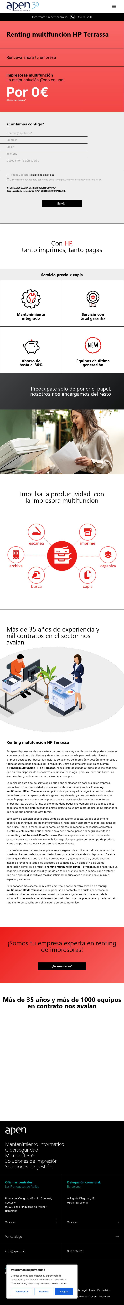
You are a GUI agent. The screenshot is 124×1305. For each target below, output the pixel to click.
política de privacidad (42, 174)
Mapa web (104, 1296)
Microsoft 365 (20, 1155)
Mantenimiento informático (34, 1144)
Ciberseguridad (21, 1150)
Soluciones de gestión (28, 1167)
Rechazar (44, 1291)
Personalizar (22, 1291)
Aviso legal (81, 1290)
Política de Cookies (86, 1296)
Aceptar (64, 1291)
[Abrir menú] (114, 6)
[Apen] (15, 1131)
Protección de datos (99, 1290)
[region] (42, 1282)
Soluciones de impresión (31, 1161)
